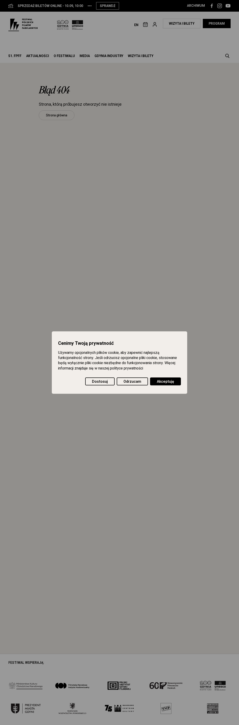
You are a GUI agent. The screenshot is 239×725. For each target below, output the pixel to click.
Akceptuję (165, 381)
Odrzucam (132, 381)
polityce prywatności (126, 368)
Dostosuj (100, 381)
